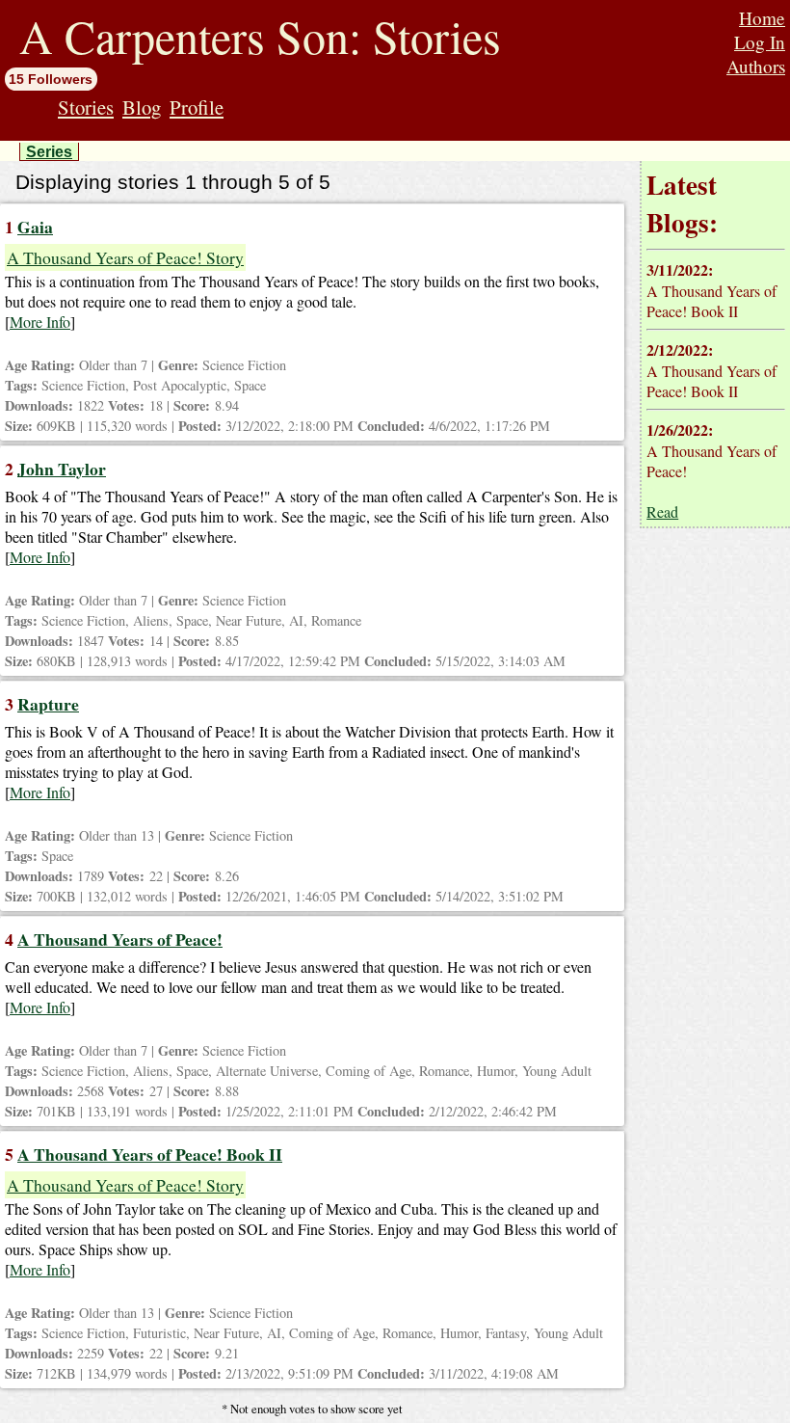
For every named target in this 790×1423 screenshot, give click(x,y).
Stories (86, 107)
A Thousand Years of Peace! (120, 939)
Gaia (35, 226)
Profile (197, 107)
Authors (755, 66)
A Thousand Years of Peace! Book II (149, 1154)
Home (762, 18)
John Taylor (61, 468)
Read (662, 511)
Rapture (48, 703)
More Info (40, 321)
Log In (759, 42)
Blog (141, 107)
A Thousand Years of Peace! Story (125, 257)
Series (49, 152)
